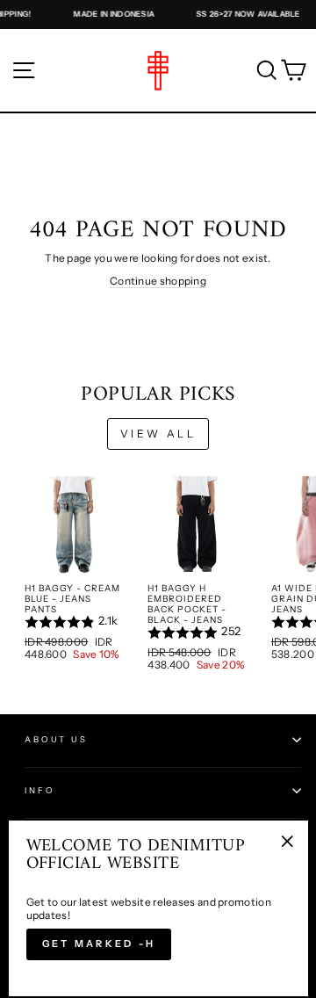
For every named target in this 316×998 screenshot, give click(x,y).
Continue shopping (158, 280)
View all (158, 433)
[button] (74, 622)
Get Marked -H (99, 943)
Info (39, 790)
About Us (56, 739)
